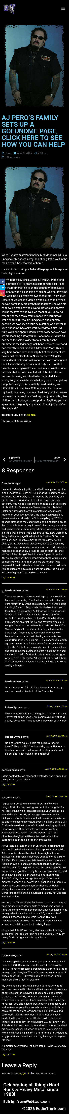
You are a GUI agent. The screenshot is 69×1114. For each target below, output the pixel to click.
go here (31, 414)
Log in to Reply (8, 577)
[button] (63, 9)
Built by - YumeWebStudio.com (26, 1102)
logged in (24, 1073)
